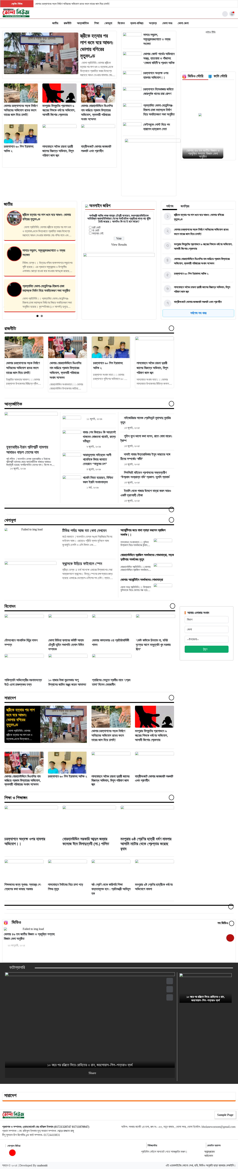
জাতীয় (55, 23)
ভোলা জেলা (183, 23)
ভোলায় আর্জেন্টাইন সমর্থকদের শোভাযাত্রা (141, 580)
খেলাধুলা (108, 23)
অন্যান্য (153, 23)
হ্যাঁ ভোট (96, 227)
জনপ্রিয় (185, 206)
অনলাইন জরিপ (99, 205)
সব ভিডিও (223, 923)
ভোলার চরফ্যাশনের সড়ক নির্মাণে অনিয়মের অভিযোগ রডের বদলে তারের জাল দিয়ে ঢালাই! (72, 3)
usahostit (42, 1165)
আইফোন (208, 1155)
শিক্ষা (96, 23)
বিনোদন (121, 23)
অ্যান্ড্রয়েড (209, 1151)
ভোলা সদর (167, 23)
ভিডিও (16, 922)
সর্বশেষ (169, 206)
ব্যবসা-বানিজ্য (136, 23)
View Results (119, 244)
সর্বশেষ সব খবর (198, 313)
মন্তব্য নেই (97, 233)
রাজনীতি (67, 23)
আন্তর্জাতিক (83, 23)
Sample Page (225, 1114)
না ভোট (95, 230)
